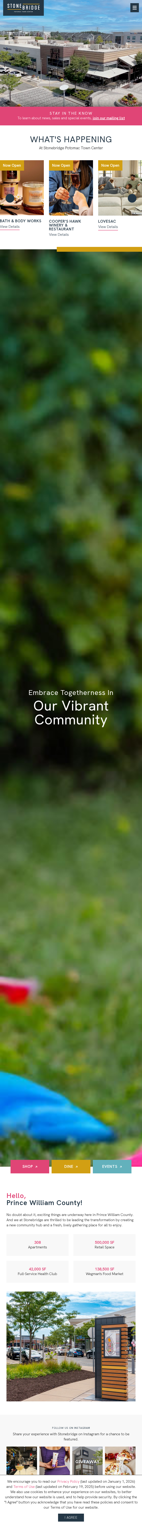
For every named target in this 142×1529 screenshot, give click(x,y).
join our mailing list (109, 118)
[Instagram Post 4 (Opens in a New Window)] (120, 1462)
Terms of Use (24, 1486)
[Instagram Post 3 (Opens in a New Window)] (87, 1462)
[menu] (134, 7)
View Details (59, 234)
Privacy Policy (68, 1481)
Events (109, 1166)
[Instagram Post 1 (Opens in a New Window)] (21, 1462)
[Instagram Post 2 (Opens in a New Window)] (54, 1462)
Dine (68, 1166)
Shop (27, 1166)
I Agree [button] (71, 1517)
